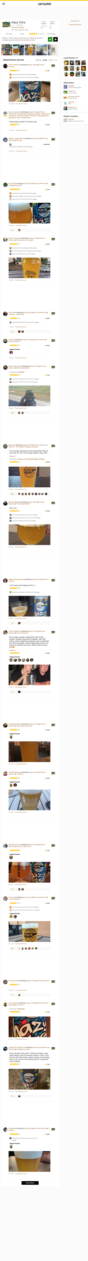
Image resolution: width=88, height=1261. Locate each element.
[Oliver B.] (26, 948)
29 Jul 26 (11, 764)
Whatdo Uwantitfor (16, 138)
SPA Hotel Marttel (23, 368)
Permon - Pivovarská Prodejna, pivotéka (23, 447)
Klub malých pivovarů (24, 726)
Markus (11, 445)
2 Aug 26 (11, 489)
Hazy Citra (32, 65)
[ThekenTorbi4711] (26, 494)
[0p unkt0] (32, 948)
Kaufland (21, 372)
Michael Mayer (14, 502)
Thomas (12, 897)
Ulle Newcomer (14, 844)
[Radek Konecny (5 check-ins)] (72, 68)
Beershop (21, 1009)
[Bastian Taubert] (19, 948)
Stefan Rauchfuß (15, 366)
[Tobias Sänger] (39, 494)
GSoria (11, 340)
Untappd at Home (15, 185)
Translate (12, 456)
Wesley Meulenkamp (16, 579)
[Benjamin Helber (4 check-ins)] (77, 74)
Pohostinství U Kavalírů (25, 240)
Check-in (50, 39)
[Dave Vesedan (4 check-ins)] (66, 74)
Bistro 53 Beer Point (24, 846)
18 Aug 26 (11, 130)
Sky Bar (19, 140)
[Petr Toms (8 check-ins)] (83, 63)
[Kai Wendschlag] (22, 948)
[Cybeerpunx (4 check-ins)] (83, 74)
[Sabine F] (19, 230)
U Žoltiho (20, 774)
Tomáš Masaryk (14, 772)
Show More (31, 40)
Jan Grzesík (13, 1003)
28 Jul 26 (11, 884)
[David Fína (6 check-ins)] (66, 68)
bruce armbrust (14, 112)
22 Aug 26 (11, 103)
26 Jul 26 (11, 1039)
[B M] (43, 494)
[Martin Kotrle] (19, 331)
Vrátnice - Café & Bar (16, 314)
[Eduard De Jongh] (19, 995)
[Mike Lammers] (19, 623)
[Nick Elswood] (19, 1096)
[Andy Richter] (36, 494)
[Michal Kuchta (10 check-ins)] (72, 63)
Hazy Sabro (20, 25)
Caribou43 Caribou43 (16, 1047)
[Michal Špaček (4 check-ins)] (72, 74)
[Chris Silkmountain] (22, 494)
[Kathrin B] (22, 889)
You (56, 60)
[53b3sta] (29, 948)
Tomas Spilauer (14, 631)
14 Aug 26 (11, 225)
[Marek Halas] (19, 692)
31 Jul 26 (11, 618)
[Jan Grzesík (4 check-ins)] (77, 68)
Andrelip (12, 1128)
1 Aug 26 (11, 547)
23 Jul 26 (11, 1173)
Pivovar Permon (18, 27)
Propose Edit (75, 21)
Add (55, 39)
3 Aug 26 (11, 408)
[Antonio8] (22, 413)
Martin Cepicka (14, 238)
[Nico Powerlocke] (19, 889)
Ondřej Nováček (14, 724)
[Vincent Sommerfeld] (46, 494)
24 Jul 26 (11, 1091)
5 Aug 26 (11, 280)
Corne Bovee (13, 981)
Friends (50, 60)
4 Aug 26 (11, 327)
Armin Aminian (14, 65)
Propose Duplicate (75, 24)
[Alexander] (29, 494)
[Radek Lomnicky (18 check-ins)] (66, 63)
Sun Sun (12, 183)
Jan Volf (12, 312)
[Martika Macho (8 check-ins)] (77, 63)
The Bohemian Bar (23, 504)
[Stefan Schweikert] (32, 494)
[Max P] (19, 413)
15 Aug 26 (11, 151)
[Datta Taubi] (36, 948)
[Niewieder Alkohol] (19, 494)
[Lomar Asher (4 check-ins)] (83, 68)
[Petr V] (22, 331)
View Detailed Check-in (22, 103)
